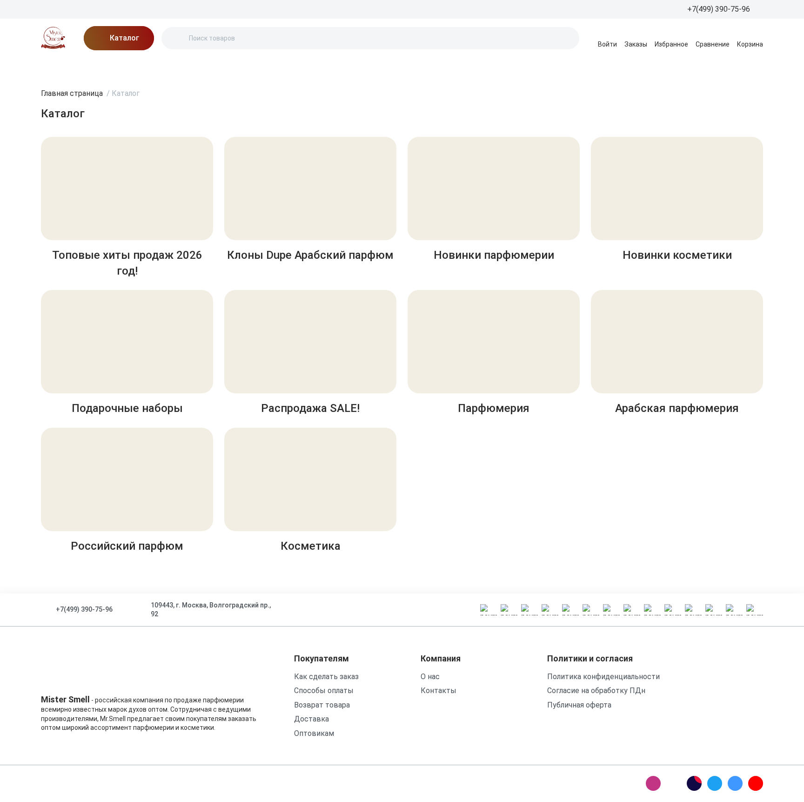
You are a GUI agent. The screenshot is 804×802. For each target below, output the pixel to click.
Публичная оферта (579, 705)
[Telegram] (714, 783)
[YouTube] (755, 783)
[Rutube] (694, 783)
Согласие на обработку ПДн (596, 690)
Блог (129, 67)
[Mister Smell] (53, 38)
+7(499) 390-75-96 (84, 609)
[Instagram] (653, 783)
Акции (95, 67)
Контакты (297, 67)
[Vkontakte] (735, 783)
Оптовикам (314, 733)
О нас (162, 67)
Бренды (55, 67)
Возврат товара (322, 705)
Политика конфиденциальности (603, 676)
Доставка (205, 67)
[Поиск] (176, 38)
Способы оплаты (324, 690)
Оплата (251, 67)
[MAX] (673, 783)
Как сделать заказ (326, 676)
